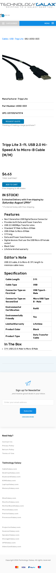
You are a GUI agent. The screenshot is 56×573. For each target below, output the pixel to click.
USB (11, 39)
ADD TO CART (12, 184)
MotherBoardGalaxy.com (13, 506)
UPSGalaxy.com (9, 543)
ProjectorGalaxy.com (11, 527)
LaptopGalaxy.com (10, 484)
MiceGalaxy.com (9, 498)
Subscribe (28, 411)
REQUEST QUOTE (13, 121)
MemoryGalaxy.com (10, 488)
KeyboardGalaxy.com (11, 477)
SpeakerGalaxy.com (10, 535)
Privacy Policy (8, 446)
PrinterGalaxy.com (10, 514)
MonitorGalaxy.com (10, 502)
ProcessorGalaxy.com (11, 517)
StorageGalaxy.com (10, 539)
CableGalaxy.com (9, 469)
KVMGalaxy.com (9, 481)
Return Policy (8, 450)
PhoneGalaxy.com (10, 510)
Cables (5, 39)
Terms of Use (8, 453)
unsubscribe (28, 417)
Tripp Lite (19, 39)
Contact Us (7, 442)
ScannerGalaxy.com (10, 531)
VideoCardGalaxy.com (11, 547)
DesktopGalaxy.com (11, 473)
